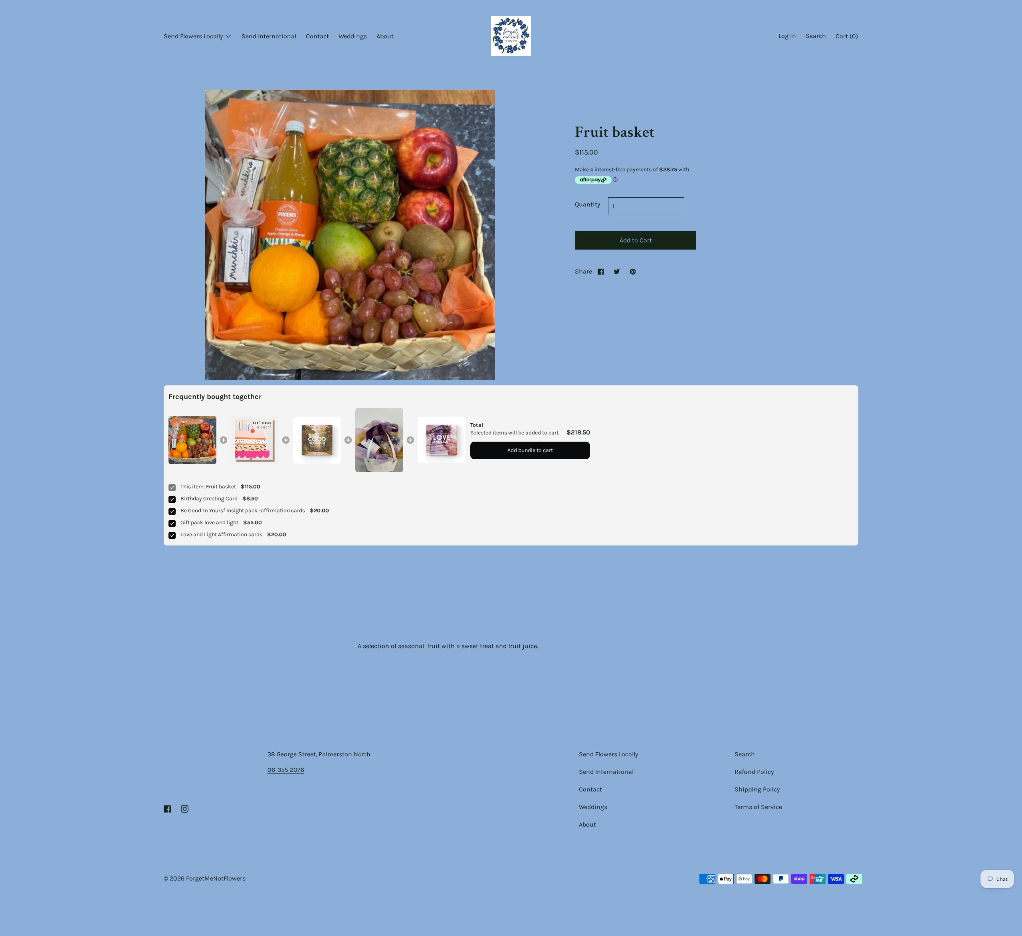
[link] (192, 440)
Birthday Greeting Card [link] (209, 498)
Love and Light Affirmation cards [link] (221, 534)
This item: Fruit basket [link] (208, 486)
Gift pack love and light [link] (209, 522)
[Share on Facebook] (601, 271)
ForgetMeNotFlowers (216, 878)
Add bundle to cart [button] (530, 450)
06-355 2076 (285, 769)
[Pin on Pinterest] (633, 271)
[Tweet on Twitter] (617, 271)
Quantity (587, 204)
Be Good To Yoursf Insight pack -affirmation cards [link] (242, 510)
